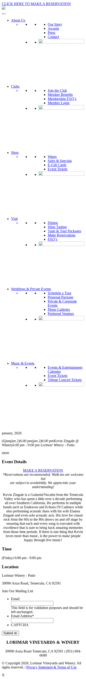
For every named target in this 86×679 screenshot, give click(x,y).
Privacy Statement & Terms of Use (51, 667)
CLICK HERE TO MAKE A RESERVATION (36, 4)
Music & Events (22, 363)
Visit (14, 219)
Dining (53, 223)
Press (51, 33)
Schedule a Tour (59, 293)
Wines (52, 157)
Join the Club (57, 90)
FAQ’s (52, 239)
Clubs (15, 86)
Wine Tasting (57, 227)
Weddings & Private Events (31, 289)
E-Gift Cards (57, 165)
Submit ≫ (10, 633)
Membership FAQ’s (62, 99)
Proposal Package (60, 297)
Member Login (58, 103)
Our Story (55, 24)
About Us (18, 20)
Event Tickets (57, 169)
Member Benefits (60, 95)
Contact (53, 37)
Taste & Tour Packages (64, 231)
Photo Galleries (59, 309)
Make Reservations (61, 235)
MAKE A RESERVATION (43, 470)
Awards (53, 28)
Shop (15, 152)
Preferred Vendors (61, 314)
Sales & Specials (60, 161)
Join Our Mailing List (17, 591)
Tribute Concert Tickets (65, 380)
